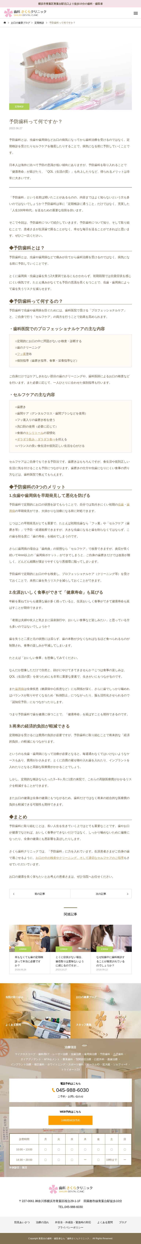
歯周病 (19, 688)
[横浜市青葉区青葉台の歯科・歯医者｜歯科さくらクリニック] (25, 12)
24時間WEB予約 (70, 1120)
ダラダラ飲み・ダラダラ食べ (36, 439)
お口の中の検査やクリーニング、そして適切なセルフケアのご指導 (80, 857)
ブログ (123, 1222)
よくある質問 (105, 1222)
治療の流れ (42, 1222)
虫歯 (121, 504)
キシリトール (35, 432)
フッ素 (21, 354)
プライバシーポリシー (70, 1227)
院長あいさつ (22, 1222)
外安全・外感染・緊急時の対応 (73, 1222)
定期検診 (19, 106)
